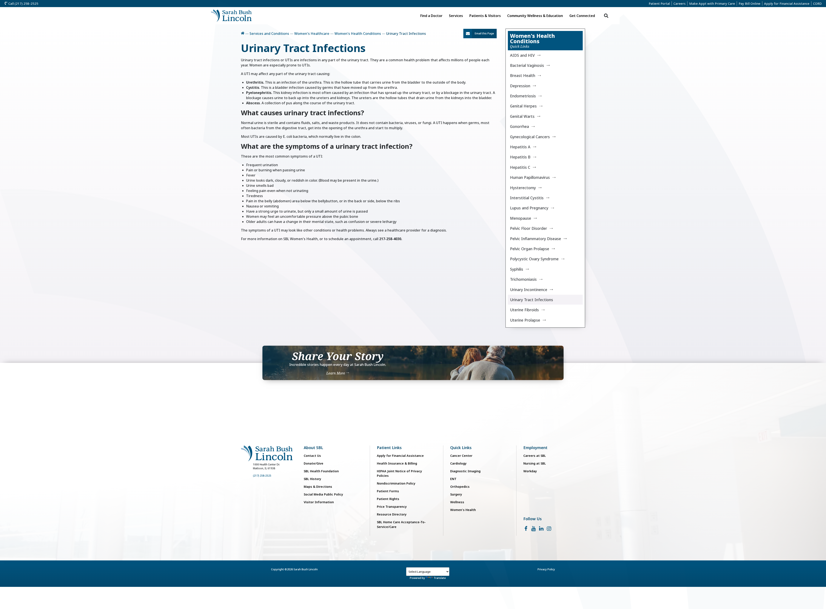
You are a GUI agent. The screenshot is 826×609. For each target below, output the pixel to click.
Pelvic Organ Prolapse (529, 248)
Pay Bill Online (749, 3)
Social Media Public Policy (323, 494)
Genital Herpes (523, 106)
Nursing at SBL (534, 463)
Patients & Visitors (485, 15)
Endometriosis (523, 95)
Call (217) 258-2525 (23, 3)
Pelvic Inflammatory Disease (535, 238)
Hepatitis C (520, 167)
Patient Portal (659, 3)
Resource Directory (392, 514)
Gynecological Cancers (530, 136)
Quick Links (461, 447)
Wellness (457, 502)
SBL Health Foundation (321, 471)
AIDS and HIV (522, 55)
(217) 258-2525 (262, 475)
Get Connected (582, 15)
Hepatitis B (520, 157)
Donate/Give (313, 463)
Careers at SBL (534, 456)
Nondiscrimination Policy (396, 483)
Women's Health (463, 510)
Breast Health (522, 75)
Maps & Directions (318, 487)
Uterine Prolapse (525, 320)
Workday (530, 471)
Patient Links (389, 447)
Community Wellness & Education (535, 15)
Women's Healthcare (311, 33)
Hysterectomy (523, 187)
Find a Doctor (431, 15)
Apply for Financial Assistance (786, 3)
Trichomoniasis (523, 279)
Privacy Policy (546, 569)
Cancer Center (461, 456)
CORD (817, 3)
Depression (520, 85)
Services (456, 15)
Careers (679, 3)
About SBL (313, 447)
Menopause (520, 218)
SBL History (312, 479)
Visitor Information (319, 502)
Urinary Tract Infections (531, 299)
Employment (535, 447)
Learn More (336, 373)
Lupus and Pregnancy (529, 207)
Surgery (456, 494)
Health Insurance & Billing (397, 463)
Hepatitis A (520, 146)
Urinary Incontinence (528, 289)
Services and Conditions (269, 33)
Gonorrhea (519, 126)
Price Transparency (392, 507)
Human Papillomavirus (530, 177)
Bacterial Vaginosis (527, 65)
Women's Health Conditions (357, 33)
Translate (440, 578)
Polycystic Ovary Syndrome (534, 258)
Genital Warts (522, 116)
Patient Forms (388, 491)
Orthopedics (460, 487)
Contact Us (312, 456)
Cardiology (458, 463)
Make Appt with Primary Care (712, 3)
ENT (453, 479)
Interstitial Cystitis (527, 197)
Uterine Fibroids (524, 309)
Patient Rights (388, 499)
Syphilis (516, 269)
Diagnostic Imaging (465, 471)
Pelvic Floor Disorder (528, 228)
